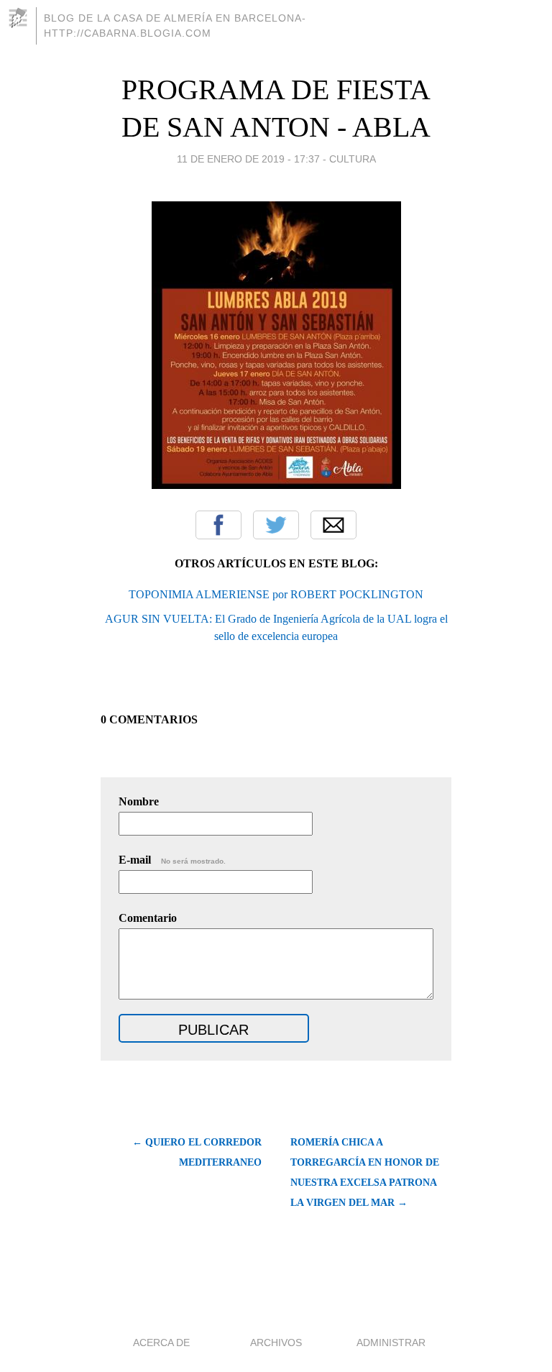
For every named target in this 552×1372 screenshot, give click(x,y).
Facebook (219, 525)
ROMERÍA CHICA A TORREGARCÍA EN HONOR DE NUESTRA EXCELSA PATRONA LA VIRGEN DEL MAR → (364, 1172)
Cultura (352, 159)
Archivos (276, 1342)
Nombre (139, 801)
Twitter (276, 525)
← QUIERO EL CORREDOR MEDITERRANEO (197, 1152)
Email (333, 525)
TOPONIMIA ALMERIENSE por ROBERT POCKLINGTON (276, 594)
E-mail (172, 860)
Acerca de (161, 1342)
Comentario (148, 918)
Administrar (391, 1342)
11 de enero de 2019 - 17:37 (248, 159)
